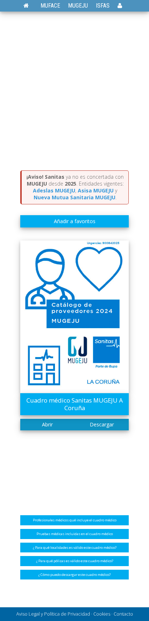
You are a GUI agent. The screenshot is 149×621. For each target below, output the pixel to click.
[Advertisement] (74, 92)
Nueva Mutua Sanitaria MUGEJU (74, 197)
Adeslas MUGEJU (54, 190)
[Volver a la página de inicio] (30, 5)
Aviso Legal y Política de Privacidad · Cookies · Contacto (74, 614)
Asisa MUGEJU (96, 190)
